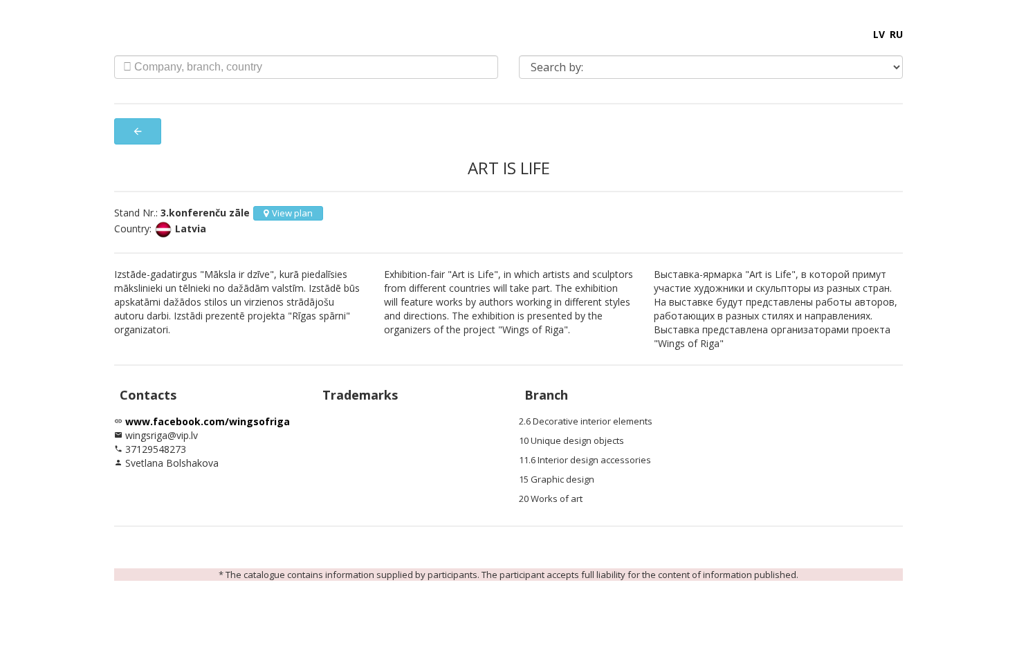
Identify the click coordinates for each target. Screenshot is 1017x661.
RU (896, 34)
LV (879, 34)
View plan (292, 213)
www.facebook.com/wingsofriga (207, 421)
